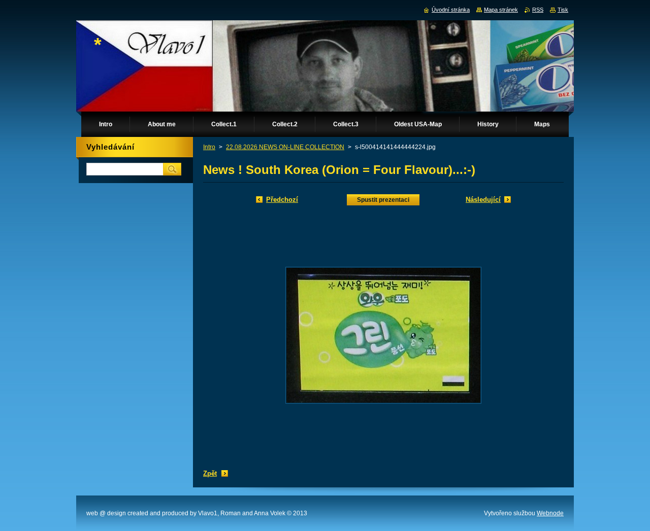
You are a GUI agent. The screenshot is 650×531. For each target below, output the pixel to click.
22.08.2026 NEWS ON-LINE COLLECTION (285, 147)
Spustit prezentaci (383, 199)
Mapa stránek (501, 10)
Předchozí (282, 199)
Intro (209, 147)
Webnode (550, 513)
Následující (483, 199)
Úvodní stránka (451, 10)
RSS (537, 10)
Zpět (210, 473)
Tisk (563, 10)
